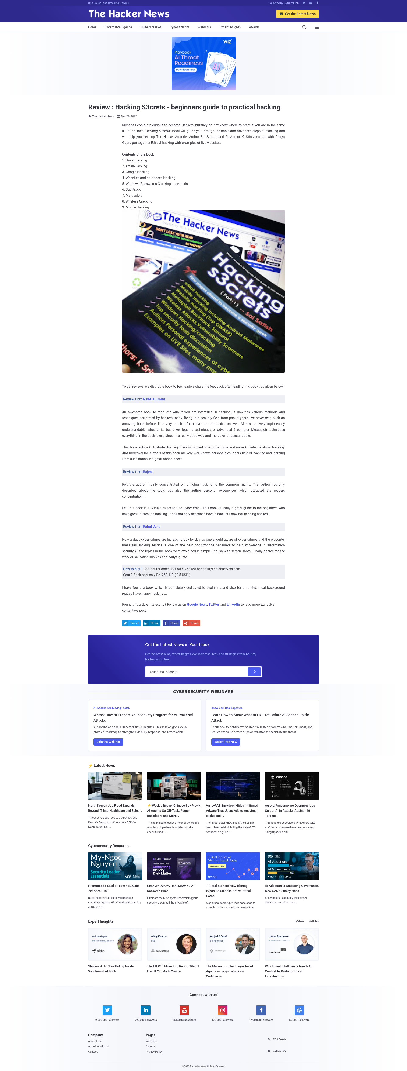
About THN (94, 1041)
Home (92, 27)
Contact (93, 1051)
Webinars (204, 27)
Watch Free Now (226, 741)
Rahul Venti (151, 527)
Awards (254, 27)
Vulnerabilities (151, 27)
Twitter (214, 604)
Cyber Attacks (179, 27)
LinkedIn (233, 604)
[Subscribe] (254, 671)
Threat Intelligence (118, 27)
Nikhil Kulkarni (154, 399)
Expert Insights (230, 27)
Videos (300, 921)
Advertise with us (98, 1046)
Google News (197, 604)
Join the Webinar (108, 741)
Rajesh (148, 472)
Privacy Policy (154, 1051)
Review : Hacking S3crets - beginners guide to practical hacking (184, 107)
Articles (314, 921)
